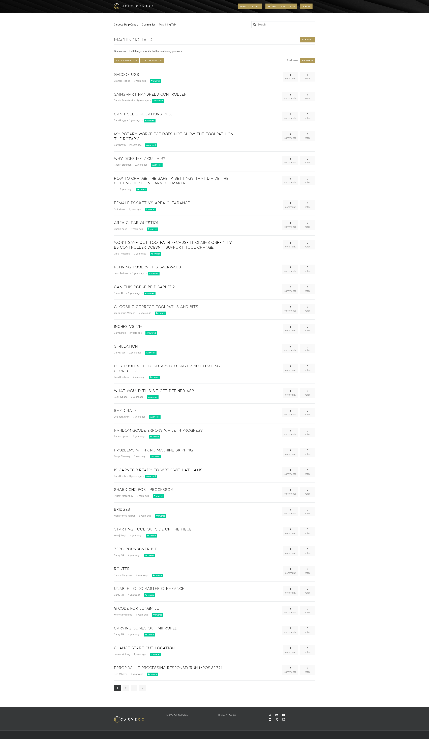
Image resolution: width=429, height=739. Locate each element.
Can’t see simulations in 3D (143, 113)
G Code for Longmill (136, 608)
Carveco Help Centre (126, 24)
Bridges (122, 509)
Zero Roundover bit (135, 548)
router (122, 568)
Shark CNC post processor (143, 489)
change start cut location (144, 647)
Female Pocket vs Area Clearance (152, 202)
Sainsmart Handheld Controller (150, 94)
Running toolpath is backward (147, 266)
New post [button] (307, 39)
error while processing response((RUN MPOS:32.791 (168, 667)
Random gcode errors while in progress (158, 430)
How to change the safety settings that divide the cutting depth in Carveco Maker (171, 180)
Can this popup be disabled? (144, 286)
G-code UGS (126, 74)
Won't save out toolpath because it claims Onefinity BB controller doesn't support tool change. (173, 244)
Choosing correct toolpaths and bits (156, 306)
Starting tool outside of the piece (153, 528)
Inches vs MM (128, 326)
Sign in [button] (306, 6)
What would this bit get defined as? (154, 390)
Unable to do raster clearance (149, 588)
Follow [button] (306, 60)
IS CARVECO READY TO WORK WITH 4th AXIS (158, 469)
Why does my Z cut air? (139, 158)
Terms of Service (177, 714)
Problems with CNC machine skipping (153, 449)
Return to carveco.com (281, 6)
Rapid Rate (125, 410)
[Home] (134, 6)
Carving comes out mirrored (145, 627)
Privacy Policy (226, 714)
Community (148, 24)
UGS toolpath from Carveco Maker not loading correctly (167, 368)
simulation (126, 346)
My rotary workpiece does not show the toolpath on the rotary (173, 136)
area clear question (137, 222)
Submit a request (250, 6)
